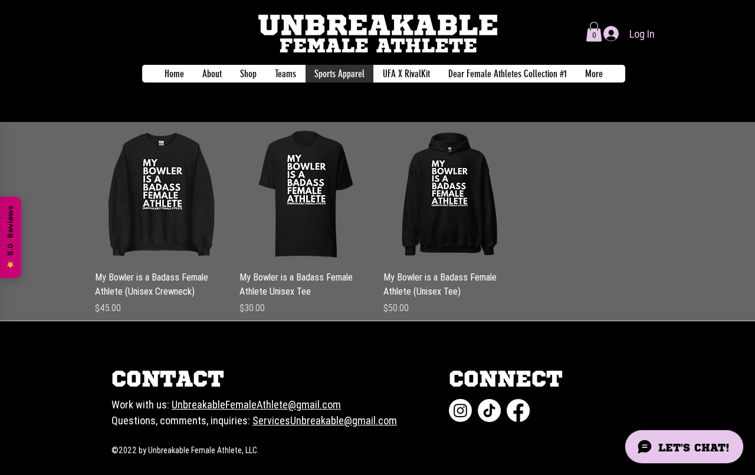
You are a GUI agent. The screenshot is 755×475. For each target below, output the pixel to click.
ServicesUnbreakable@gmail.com (324, 420)
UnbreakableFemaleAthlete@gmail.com (256, 404)
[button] (594, 31)
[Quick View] (161, 194)
